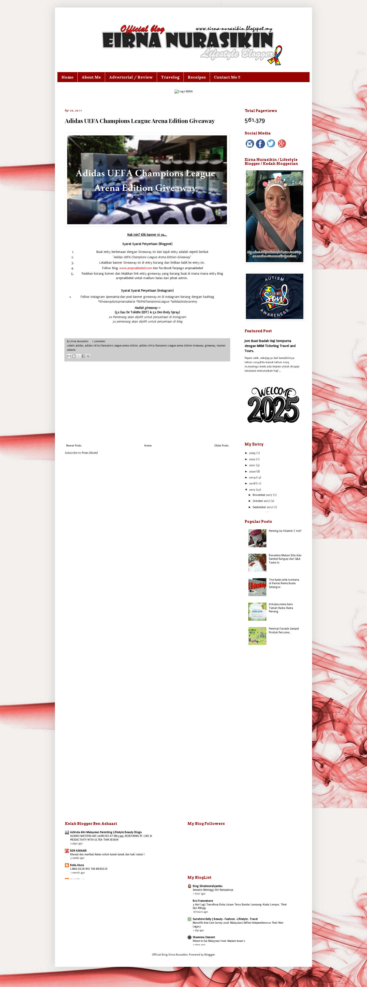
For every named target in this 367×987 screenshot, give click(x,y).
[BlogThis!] (73, 356)
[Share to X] (78, 356)
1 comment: (98, 341)
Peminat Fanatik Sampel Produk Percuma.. (284, 630)
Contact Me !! (227, 77)
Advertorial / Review (131, 77)
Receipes (197, 77)
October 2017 (262, 501)
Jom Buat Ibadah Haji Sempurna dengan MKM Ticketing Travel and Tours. (270, 345)
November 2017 (263, 495)
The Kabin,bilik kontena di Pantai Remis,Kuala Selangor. (284, 583)
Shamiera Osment (204, 937)
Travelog (170, 77)
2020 (252, 471)
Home (67, 77)
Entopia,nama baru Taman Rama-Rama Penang (281, 608)
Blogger (209, 954)
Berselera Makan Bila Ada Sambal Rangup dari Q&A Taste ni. (285, 559)
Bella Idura (77, 865)
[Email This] (69, 356)
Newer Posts (73, 445)
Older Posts (221, 445)
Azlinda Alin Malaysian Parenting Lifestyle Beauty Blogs (106, 832)
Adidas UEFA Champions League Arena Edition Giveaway (140, 120)
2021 (252, 465)
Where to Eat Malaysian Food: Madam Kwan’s (219, 941)
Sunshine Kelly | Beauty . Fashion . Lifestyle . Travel (225, 919)
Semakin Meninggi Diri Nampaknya (213, 889)
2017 (252, 489)
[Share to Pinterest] (88, 356)
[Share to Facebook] (83, 356)
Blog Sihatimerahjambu (207, 886)
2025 (252, 453)
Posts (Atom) (90, 452)
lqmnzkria (112, 297)
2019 (252, 477)
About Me (91, 77)
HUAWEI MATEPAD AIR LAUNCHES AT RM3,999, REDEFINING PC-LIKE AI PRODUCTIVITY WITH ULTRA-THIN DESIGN (111, 837)
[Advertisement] (147, 403)
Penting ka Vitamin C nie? (285, 531)
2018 (252, 483)
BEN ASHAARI (78, 850)
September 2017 (263, 507)
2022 (252, 459)
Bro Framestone (203, 900)
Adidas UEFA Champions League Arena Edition (111, 345)
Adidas (79, 345)
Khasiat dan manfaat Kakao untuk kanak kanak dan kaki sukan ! (107, 854)
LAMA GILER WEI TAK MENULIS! (88, 869)
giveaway (210, 345)
